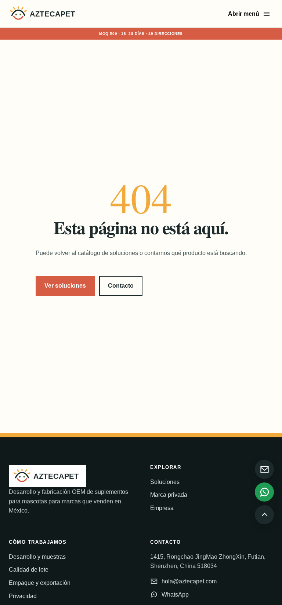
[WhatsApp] (264, 492)
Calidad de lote (28, 569)
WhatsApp (175, 594)
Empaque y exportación (39, 583)
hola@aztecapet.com (189, 581)
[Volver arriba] (264, 514)
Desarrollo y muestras (37, 557)
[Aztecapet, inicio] (44, 13)
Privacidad (23, 596)
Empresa (162, 508)
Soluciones (165, 482)
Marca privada (168, 495)
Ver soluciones (65, 286)
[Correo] (264, 469)
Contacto (121, 286)
